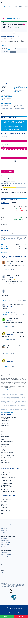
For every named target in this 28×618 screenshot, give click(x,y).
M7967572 (7, 326)
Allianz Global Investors (6, 436)
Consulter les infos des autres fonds (8, 226)
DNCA (2, 439)
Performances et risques (13, 18)
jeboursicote (7, 312)
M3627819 (7, 366)
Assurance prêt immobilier (6, 510)
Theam (2, 434)
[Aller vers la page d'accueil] (4, 2)
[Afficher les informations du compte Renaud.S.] (3, 276)
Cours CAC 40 (4, 474)
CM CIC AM (3, 446)
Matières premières (5, 425)
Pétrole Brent (4, 239)
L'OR (8, 360)
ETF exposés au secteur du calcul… (16, 304)
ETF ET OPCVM (10, 263)
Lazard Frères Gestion (6, 462)
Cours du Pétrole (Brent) (6, 480)
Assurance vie (4, 504)
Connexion (25, 2)
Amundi (2, 431)
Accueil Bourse (4, 471)
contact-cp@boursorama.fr (14, 129)
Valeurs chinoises (11, 290)
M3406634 (7, 353)
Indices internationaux (5, 423)
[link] (10, 524)
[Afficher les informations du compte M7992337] (3, 291)
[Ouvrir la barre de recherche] (19, 2)
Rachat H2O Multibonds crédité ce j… (16, 346)
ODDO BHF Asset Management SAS (20, 88)
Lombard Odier (4, 438)
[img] (14, 181)
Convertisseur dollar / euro (6, 485)
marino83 (5, 286)
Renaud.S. (6, 283)
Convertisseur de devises (6, 483)
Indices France (4, 422)
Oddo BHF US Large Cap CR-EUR (13, 24)
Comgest (3, 449)
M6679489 (7, 269)
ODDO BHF (16, 91)
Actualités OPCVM (5, 418)
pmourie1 (6, 339)
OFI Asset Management (6, 459)
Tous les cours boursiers (6, 472)
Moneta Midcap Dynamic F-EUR (15, 261)
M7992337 (7, 297)
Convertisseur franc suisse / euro (8, 491)
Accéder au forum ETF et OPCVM (8, 417)
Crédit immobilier (4, 505)
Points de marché (5, 420)
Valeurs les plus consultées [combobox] (8, 233)
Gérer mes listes (4, 252)
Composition (3, 45)
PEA (2, 513)
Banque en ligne (4, 498)
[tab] (5, 203)
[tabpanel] (14, 215)
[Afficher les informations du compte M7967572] (3, 319)
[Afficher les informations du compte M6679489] (3, 262)
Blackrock (3, 454)
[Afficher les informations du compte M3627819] (3, 361)
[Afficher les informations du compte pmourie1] (3, 333)
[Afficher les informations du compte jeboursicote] (3, 305)
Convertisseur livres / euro (6, 489)
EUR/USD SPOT (4, 248)
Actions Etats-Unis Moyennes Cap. (8, 99)
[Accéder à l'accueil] (1, 6)
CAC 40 (2, 244)
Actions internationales (6, 103)
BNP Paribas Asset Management (8, 452)
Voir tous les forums (14, 391)
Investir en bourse (5, 512)
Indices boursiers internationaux (8, 477)
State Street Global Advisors (7, 441)
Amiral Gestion (4, 450)
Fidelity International (5, 444)
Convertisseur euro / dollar (6, 486)
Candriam (3, 443)
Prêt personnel (4, 507)
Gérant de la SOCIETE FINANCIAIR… (16, 333)
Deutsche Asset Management (7, 455)
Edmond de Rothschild (6, 457)
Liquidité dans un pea (13, 318)
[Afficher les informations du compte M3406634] (3, 346)
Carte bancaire (4, 501)
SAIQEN (4, 355)
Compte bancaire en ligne (6, 499)
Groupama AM (4, 460)
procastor (5, 300)
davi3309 (5, 314)
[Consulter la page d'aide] (21, 2)
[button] (1, 2)
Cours (2, 18)
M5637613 (5, 328)
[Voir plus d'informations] (26, 133)
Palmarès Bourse (4, 479)
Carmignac (3, 433)
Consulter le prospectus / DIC (7, 168)
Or (1, 242)
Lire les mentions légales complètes (7, 389)
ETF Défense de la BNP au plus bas (16, 276)
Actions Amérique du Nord (6, 96)
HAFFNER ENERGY (5, 246)
